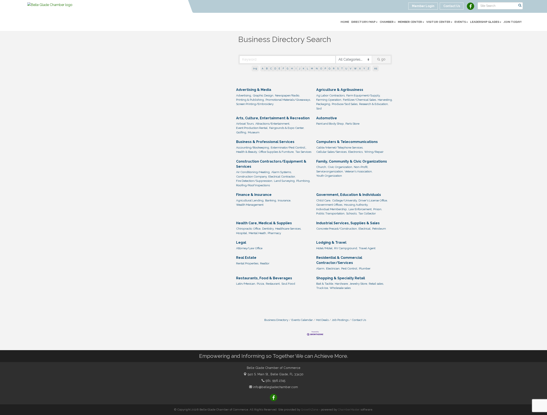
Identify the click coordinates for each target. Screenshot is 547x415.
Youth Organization (329, 175)
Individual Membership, (331, 209)
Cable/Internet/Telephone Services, (339, 147)
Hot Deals (322, 320)
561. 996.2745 (275, 380)
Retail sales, (376, 283)
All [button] (375, 68)
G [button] (287, 68)
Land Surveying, (284, 180)
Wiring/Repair (374, 151)
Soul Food (288, 283)
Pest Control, (349, 268)
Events (460, 21)
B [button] (267, 68)
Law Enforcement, (360, 209)
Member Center (410, 21)
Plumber (365, 268)
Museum (253, 132)
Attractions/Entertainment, (272, 123)
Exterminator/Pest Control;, (288, 147)
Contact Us (359, 320)
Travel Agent (367, 248)
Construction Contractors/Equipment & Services (271, 164)
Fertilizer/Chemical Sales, (360, 99)
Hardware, (341, 283)
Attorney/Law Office (249, 248)
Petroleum (379, 228)
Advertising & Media (253, 90)
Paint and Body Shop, (330, 123)
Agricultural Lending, (250, 200)
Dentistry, (268, 228)
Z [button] (368, 68)
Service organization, (330, 171)
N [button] (317, 68)
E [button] (279, 68)
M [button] (312, 68)
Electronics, (355, 151)
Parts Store (352, 123)
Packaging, (323, 104)
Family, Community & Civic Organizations (351, 161)
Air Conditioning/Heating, (253, 172)
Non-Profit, (361, 167)
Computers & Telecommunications (347, 142)
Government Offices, (329, 204)
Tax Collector (367, 213)
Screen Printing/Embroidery (255, 104)
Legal (241, 242)
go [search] (383, 59)
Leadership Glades (484, 21)
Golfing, (241, 132)
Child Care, (323, 200)
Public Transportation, (330, 213)
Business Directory (276, 320)
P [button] (325, 68)
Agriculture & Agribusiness (339, 90)
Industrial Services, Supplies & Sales (348, 223)
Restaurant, (273, 283)
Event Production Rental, (252, 128)
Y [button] (364, 68)
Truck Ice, (322, 288)
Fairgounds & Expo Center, (286, 128)
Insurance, (284, 200)
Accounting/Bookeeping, (253, 147)
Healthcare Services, (288, 228)
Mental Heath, (258, 233)
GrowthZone (309, 409)
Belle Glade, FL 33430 (276, 374)
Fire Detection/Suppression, (254, 180)
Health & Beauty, (246, 151)
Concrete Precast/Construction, (336, 228)
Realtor (264, 263)
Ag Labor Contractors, (330, 95)
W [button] (355, 68)
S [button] (338, 68)
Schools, (351, 213)
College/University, (344, 200)
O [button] (321, 68)
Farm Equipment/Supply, (363, 95)
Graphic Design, (263, 95)
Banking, (271, 200)
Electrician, (333, 268)
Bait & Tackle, (325, 283)
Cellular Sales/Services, (331, 151)
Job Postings (340, 320)
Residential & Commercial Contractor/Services (339, 260)
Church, (321, 167)
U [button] (346, 68)
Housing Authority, (356, 204)
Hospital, (242, 233)
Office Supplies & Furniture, (276, 151)
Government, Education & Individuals (348, 195)
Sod (319, 108)
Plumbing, (303, 180)
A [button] (262, 68)
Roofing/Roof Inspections (253, 185)
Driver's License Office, (373, 200)
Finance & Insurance (254, 195)
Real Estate (246, 258)
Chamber (387, 21)
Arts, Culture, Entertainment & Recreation (273, 118)
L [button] (307, 68)
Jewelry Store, (359, 283)
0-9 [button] (255, 68)
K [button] (303, 68)
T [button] (342, 68)
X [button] (360, 68)
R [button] (333, 68)
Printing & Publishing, (250, 99)
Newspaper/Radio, (287, 95)
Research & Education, (373, 104)
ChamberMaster (349, 409)
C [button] (271, 68)
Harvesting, (385, 99)
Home (345, 21)
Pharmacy (274, 233)
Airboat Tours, (245, 123)
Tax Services (303, 151)
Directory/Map (363, 21)
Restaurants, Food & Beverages (264, 278)
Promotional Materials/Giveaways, (288, 99)
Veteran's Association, (358, 171)
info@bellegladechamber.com (275, 387)
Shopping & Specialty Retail (340, 278)
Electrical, (365, 228)
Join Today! (512, 21)
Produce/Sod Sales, (345, 104)
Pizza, (261, 283)
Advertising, (244, 95)
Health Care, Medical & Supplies (264, 223)
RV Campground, (346, 248)
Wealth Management (249, 204)
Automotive (326, 118)
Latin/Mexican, (246, 283)
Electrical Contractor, (282, 176)
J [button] (299, 68)
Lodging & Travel (331, 242)
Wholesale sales (340, 288)
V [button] (350, 68)
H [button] (292, 68)
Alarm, (320, 268)
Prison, (377, 209)
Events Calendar (302, 320)
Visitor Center (438, 21)
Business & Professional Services (265, 142)
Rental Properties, (247, 263)
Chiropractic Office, (248, 228)
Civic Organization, (340, 167)
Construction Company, (251, 176)
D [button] (275, 68)
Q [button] (329, 68)
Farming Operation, (329, 99)
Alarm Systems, (281, 172)
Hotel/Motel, (324, 248)
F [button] (283, 68)
